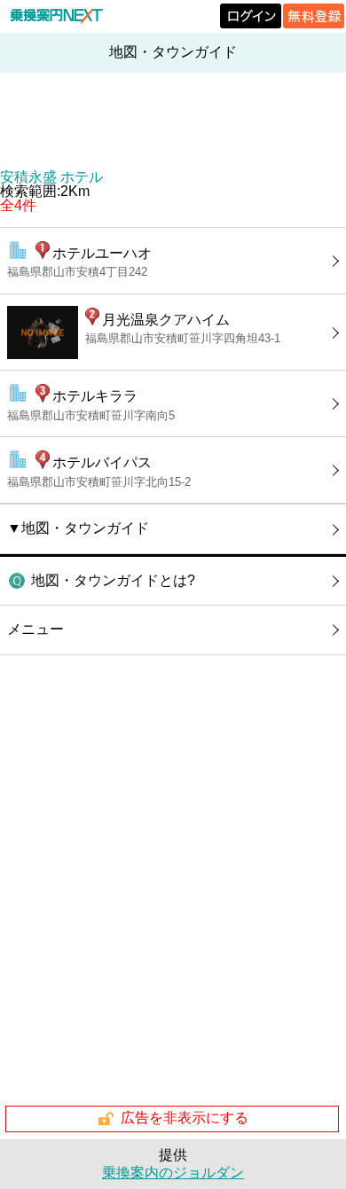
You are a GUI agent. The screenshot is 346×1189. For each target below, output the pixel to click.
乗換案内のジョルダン (173, 1172)
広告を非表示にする (184, 1117)
